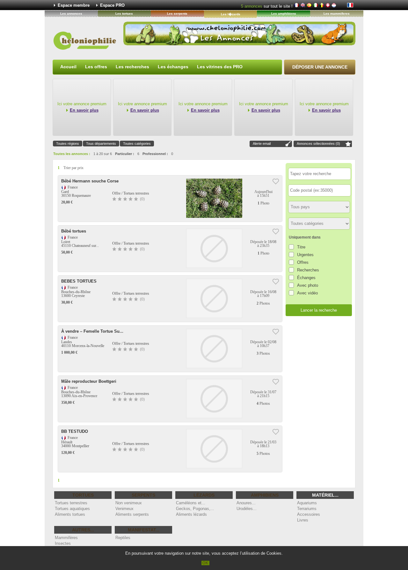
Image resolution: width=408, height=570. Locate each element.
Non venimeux (128, 502)
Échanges (306, 277)
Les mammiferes (337, 13)
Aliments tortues (70, 514)
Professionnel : (155, 154)
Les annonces (71, 13)
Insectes (63, 543)
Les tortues (124, 13)
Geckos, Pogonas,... (195, 508)
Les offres (96, 66)
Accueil (68, 66)
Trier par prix (73, 168)
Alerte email (262, 143)
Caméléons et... (190, 502)
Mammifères (66, 537)
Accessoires (308, 514)
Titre (301, 247)
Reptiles (122, 537)
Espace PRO (112, 5)
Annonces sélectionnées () (318, 143)
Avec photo (307, 285)
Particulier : (124, 154)
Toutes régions (67, 143)
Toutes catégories (137, 143)
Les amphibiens (283, 13)
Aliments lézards (191, 514)
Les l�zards (230, 14)
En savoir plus (84, 110)
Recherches (308, 270)
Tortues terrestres (71, 502)
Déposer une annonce (319, 67)
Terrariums (307, 508)
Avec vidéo (307, 293)
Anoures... (246, 502)
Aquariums (307, 502)
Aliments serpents (132, 514)
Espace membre (74, 5)
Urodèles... (247, 508)
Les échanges (173, 66)
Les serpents (177, 13)
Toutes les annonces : (71, 154)
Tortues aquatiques (72, 508)
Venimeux (124, 508)
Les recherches (132, 66)
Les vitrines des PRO (220, 66)
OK (205, 563)
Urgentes (305, 254)
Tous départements (101, 143)
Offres (303, 262)
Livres (302, 520)
